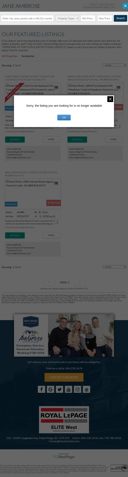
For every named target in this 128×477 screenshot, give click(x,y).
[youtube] (68, 389)
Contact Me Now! (64, 377)
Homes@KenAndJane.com (99, 7)
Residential (28, 56)
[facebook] (41, 389)
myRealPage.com (64, 457)
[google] (50, 389)
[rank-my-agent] (86, 389)
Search (120, 18)
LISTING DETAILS (15, 140)
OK (64, 117)
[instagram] (77, 389)
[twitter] (59, 389)
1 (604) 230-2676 (14, 154)
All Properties (10, 56)
